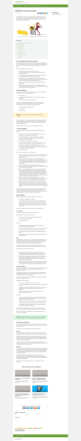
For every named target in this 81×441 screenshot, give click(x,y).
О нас (44, 5)
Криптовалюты (32, 5)
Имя (16, 414)
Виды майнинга (20, 47)
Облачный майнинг (22, 52)
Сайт (38, 414)
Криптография (38, 5)
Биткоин (20, 55)
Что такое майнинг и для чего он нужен (24, 42)
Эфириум (20, 57)
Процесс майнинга (20, 44)
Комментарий (17, 417)
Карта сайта (18, 435)
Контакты (23, 435)
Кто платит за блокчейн (21, 54)
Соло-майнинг (21, 49)
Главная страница (19, 5)
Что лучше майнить (20, 46)
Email (27, 414)
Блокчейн (25, 5)
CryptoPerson (19, 1)
